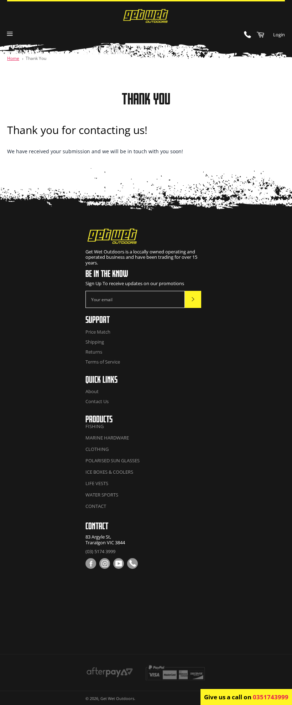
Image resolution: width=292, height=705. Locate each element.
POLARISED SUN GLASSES (112, 460)
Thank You (36, 58)
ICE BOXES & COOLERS (109, 472)
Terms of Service (102, 362)
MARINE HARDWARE (107, 437)
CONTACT (95, 506)
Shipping (94, 342)
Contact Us (97, 401)
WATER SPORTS (101, 495)
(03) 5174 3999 (100, 551)
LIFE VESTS (96, 483)
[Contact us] (132, 563)
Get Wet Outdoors (117, 698)
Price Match (97, 332)
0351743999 (270, 697)
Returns (93, 352)
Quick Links (101, 379)
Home (13, 58)
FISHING (94, 426)
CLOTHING (97, 449)
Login (279, 34)
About (92, 391)
